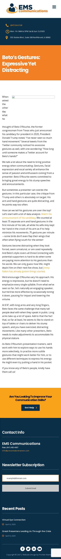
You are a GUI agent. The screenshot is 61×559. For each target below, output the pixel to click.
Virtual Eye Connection (14, 519)
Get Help (29, 407)
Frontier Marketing (47, 554)
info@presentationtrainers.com (15, 450)
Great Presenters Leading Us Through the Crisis (26, 531)
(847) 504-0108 (16, 25)
